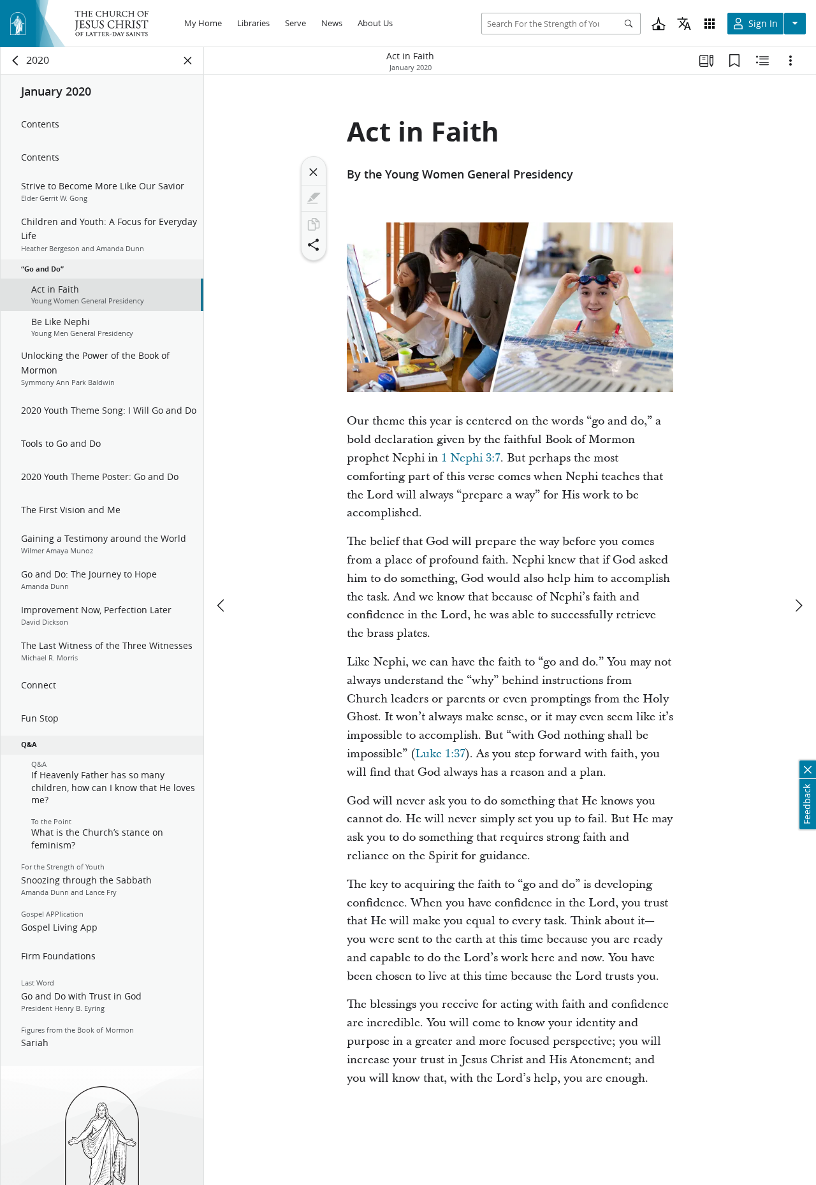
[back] (16, 60)
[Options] (790, 61)
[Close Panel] (188, 60)
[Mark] (313, 198)
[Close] (313, 172)
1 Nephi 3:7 (470, 458)
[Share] (313, 245)
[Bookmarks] (734, 61)
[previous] (222, 605)
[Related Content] (762, 61)
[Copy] (313, 224)
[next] (798, 605)
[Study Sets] (706, 61)
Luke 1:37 (440, 754)
